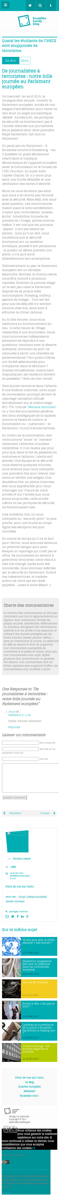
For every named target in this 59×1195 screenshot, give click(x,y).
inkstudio (24, 1116)
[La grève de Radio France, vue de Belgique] (5, 1163)
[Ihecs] (10, 1131)
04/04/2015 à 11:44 (19, 715)
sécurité (9, 901)
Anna (11, 711)
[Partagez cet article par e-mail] (8, 916)
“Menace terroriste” (41, 407)
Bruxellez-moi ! (29, 1095)
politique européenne (37, 896)
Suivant (45, 813)
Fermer (6, 1193)
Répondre (14, 727)
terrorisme (19, 901)
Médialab (29, 1091)
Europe (22, 896)
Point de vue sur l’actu (29, 1077)
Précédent (14, 813)
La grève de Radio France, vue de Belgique (25, 1169)
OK (33, 1148)
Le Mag (29, 1082)
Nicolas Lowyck (22, 859)
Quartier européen (29, 1086)
